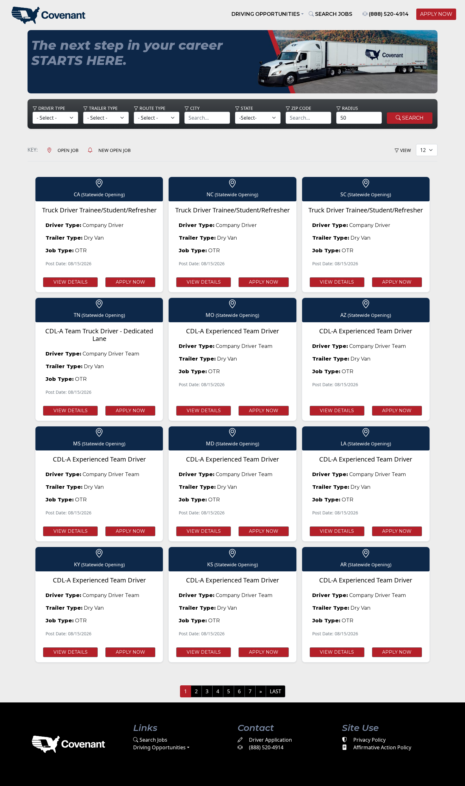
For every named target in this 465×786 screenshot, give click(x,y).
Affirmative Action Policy (381, 747)
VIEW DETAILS (70, 282)
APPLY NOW (436, 14)
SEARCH (412, 118)
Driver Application (270, 739)
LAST (275, 691)
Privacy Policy (369, 739)
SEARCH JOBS (333, 14)
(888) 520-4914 (388, 14)
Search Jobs (152, 739)
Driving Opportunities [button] (266, 14)
